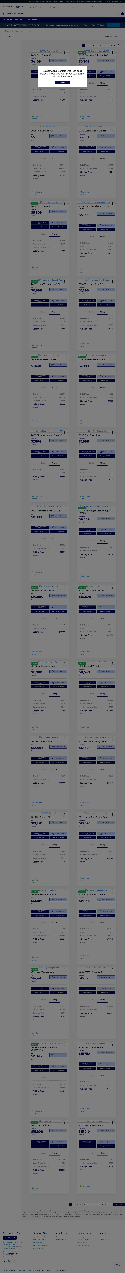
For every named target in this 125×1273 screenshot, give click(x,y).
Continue (62, 82)
